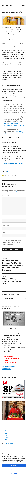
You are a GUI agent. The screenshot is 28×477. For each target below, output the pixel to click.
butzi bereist (8, 5)
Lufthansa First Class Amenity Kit (13, 163)
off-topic (20, 175)
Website (4, 232)
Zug (6, 439)
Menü (23, 5)
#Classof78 (14, 123)
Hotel (6, 433)
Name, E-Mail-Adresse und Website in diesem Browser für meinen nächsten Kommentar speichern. (12, 242)
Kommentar (6, 195)
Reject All (14, 473)
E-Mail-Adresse (7, 225)
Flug (6, 435)
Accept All (14, 465)
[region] (14, 464)
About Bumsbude (9, 443)
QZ (8, 171)
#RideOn (7, 123)
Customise (14, 469)
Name (4, 218)
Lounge (7, 437)
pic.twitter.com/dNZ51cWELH (14, 125)
